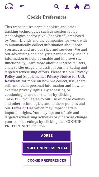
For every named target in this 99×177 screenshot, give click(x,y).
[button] (21, 6)
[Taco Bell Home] (9, 6)
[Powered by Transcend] (2, 171)
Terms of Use (22, 108)
